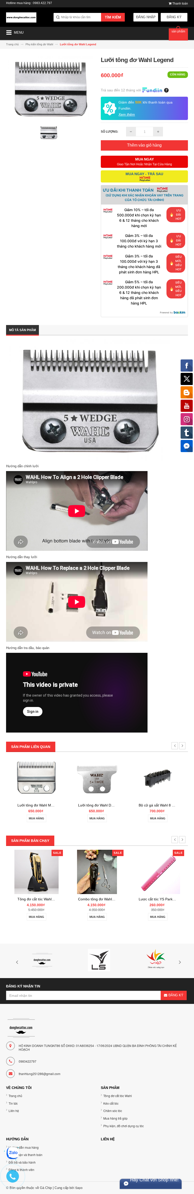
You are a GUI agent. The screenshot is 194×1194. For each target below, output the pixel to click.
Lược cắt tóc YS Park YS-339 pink (105, 899)
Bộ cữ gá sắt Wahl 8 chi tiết (100, 805)
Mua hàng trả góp (115, 1118)
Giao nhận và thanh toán (25, 1154)
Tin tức (13, 1103)
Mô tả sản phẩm (22, 330)
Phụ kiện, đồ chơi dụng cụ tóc (123, 1126)
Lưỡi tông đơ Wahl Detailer (38, 805)
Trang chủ (15, 1096)
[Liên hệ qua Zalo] (12, 1153)
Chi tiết (157, 817)
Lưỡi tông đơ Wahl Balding (160, 805)
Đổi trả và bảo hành (22, 1162)
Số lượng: (109, 131)
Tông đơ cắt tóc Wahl (117, 1096)
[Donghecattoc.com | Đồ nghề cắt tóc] (21, 19)
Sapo (79, 1187)
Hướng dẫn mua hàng (24, 1147)
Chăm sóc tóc (112, 1110)
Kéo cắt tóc (110, 1103)
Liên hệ (14, 1110)
